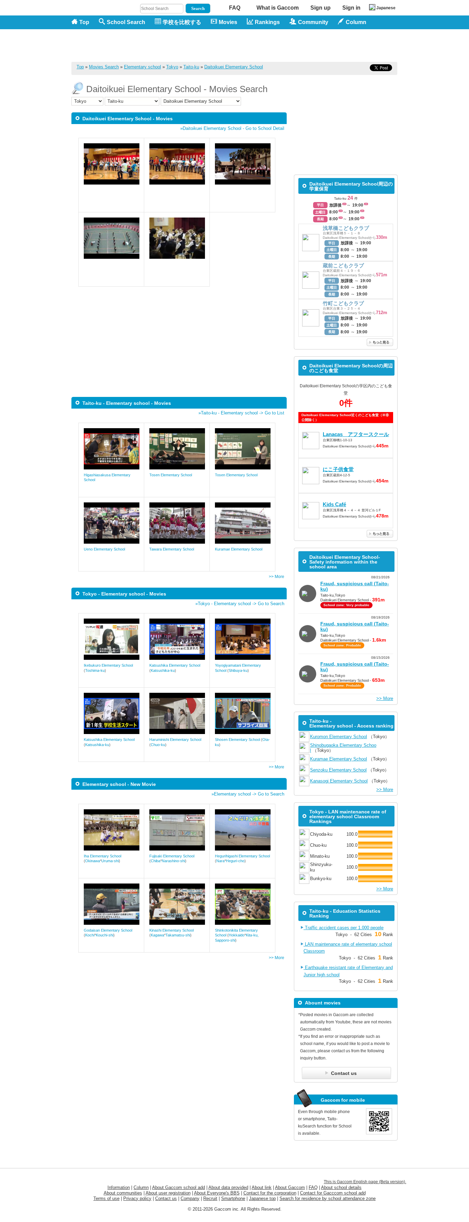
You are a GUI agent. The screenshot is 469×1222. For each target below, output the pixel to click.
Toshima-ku (95, 670)
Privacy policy (137, 1198)
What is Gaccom (277, 8)
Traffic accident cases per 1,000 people (344, 927)
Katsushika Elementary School (174, 665)
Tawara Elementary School (171, 549)
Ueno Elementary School (104, 549)
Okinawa (92, 861)
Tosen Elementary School (170, 475)
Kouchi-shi (104, 935)
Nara (220, 861)
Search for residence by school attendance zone (327, 1198)
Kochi (89, 935)
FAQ (234, 8)
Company (190, 1198)
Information (118, 1187)
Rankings (267, 22)
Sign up (320, 8)
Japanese (386, 7)
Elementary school (142, 66)
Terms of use (106, 1198)
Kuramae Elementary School (238, 549)
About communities (123, 1193)
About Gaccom (290, 1187)
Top (84, 22)
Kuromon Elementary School (338, 736)
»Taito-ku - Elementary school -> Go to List (241, 412)
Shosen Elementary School (237, 739)
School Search (126, 22)
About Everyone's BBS (217, 1193)
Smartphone (233, 1198)
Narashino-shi (173, 861)
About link (262, 1187)
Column (141, 1187)
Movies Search (104, 66)
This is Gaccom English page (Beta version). (365, 1181)
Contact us (166, 1198)
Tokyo (172, 66)
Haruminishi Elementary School (175, 739)
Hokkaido (236, 935)
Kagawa (157, 935)
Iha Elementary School (102, 856)
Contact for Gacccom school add (333, 1193)
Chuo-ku (158, 745)
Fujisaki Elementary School (171, 856)
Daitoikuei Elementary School (233, 66)
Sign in (351, 8)
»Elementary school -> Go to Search (247, 794)
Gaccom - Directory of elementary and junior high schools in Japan (107, 41)
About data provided (228, 1187)
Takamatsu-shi (177, 935)
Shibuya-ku (238, 670)
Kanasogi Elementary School (339, 781)
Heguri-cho (235, 861)
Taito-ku (191, 66)
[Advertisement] (273, 45)
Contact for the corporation (269, 1193)
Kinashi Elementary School (171, 930)
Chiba (155, 861)
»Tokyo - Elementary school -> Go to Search (239, 603)
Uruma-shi (110, 861)
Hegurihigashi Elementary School (242, 856)
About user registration (168, 1193)
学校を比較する (182, 22)
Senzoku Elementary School (338, 770)
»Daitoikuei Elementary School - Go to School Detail (232, 128)
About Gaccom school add (178, 1187)
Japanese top (262, 1198)
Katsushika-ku (163, 670)
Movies (228, 22)
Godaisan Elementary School (108, 930)
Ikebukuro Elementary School (108, 665)
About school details (341, 1187)
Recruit (210, 1198)
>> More (276, 576)
